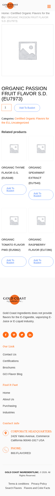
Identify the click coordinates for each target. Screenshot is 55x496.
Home (5, 13)
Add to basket (27, 108)
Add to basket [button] (10, 189)
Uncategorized (20, 122)
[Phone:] (6, 450)
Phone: (16, 448)
